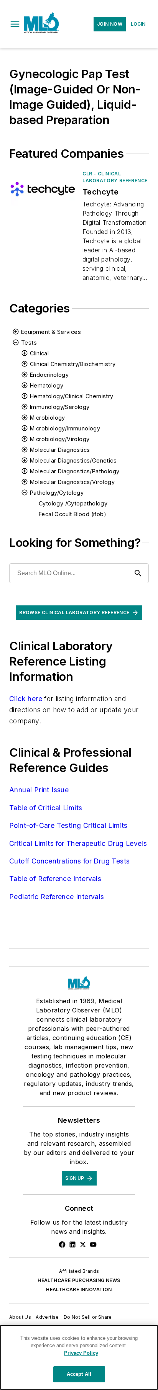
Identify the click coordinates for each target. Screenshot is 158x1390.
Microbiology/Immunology (65, 428)
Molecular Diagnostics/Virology (72, 482)
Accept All (79, 1374)
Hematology (46, 385)
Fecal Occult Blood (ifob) (72, 514)
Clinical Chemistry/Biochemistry (72, 364)
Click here (25, 699)
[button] (15, 24)
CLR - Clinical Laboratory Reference (115, 177)
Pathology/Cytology (57, 492)
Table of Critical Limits (45, 808)
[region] (79, 1357)
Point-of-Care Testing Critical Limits (68, 825)
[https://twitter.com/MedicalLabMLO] (83, 1244)
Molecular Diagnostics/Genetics (73, 460)
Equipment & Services (51, 332)
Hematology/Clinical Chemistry (72, 396)
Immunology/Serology (60, 407)
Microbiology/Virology (59, 439)
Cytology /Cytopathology (73, 503)
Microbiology (47, 417)
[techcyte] (42, 189)
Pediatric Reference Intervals (56, 897)
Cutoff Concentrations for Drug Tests (69, 861)
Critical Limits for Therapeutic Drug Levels (78, 843)
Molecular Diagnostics (60, 449)
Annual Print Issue (39, 790)
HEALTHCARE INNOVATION (79, 1289)
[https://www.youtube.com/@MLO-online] (93, 1244)
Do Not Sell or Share (88, 1317)
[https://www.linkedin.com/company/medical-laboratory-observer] (72, 1244)
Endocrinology (49, 374)
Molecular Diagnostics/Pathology (74, 471)
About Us (20, 1317)
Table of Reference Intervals (55, 879)
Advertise (47, 1317)
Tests (29, 342)
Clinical (39, 353)
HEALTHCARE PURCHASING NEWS (79, 1280)
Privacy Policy (81, 1353)
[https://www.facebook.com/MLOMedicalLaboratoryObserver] (62, 1244)
